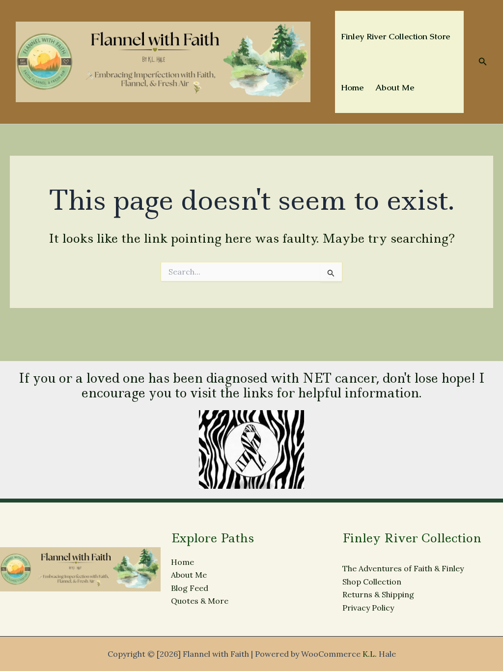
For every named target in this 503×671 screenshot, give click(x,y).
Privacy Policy (368, 608)
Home (352, 87)
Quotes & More (199, 601)
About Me (394, 87)
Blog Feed (189, 588)
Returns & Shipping (378, 594)
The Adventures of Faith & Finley (403, 568)
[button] (482, 62)
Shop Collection (371, 582)
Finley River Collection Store (395, 36)
